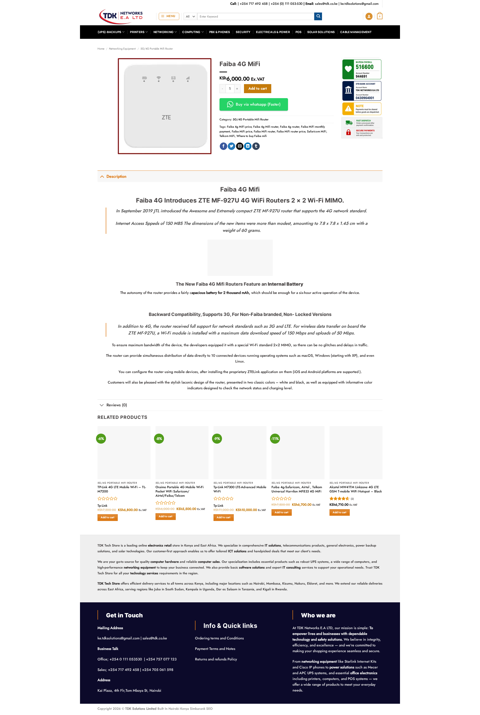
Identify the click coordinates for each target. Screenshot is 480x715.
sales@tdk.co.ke (326, 3)
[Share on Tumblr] (256, 146)
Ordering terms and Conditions (220, 638)
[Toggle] (102, 176)
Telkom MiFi (227, 136)
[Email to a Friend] (240, 146)
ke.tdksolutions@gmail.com (359, 3)
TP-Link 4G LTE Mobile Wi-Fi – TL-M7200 (122, 489)
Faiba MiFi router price (291, 131)
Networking (164, 32)
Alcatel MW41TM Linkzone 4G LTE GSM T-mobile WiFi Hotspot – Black (356, 489)
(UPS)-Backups (109, 32)
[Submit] (318, 16)
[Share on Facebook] (223, 146)
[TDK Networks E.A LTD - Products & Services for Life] (123, 16)
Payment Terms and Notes (215, 648)
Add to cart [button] (107, 517)
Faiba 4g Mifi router (265, 127)
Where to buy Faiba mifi (251, 136)
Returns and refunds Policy (216, 659)
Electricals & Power (273, 32)
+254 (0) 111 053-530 (286, 3)
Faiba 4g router (289, 127)
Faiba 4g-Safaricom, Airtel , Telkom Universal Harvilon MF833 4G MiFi (297, 489)
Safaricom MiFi (316, 131)
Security (243, 32)
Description (116, 176)
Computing (191, 32)
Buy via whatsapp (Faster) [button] (258, 104)
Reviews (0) (116, 405)
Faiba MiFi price (242, 131)
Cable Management (356, 32)
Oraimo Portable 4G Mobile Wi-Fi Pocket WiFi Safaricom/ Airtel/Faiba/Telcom (180, 491)
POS (299, 32)
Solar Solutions (321, 32)
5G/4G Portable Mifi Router (156, 49)
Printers (137, 32)
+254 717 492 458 (254, 3)
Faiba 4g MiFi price (239, 127)
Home (101, 49)
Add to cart (257, 88)
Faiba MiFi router (264, 131)
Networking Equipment (122, 49)
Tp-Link (102, 506)
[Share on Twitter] (231, 146)
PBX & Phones (219, 32)
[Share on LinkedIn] (248, 146)
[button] (169, 16)
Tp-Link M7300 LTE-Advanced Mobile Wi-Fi (240, 489)
